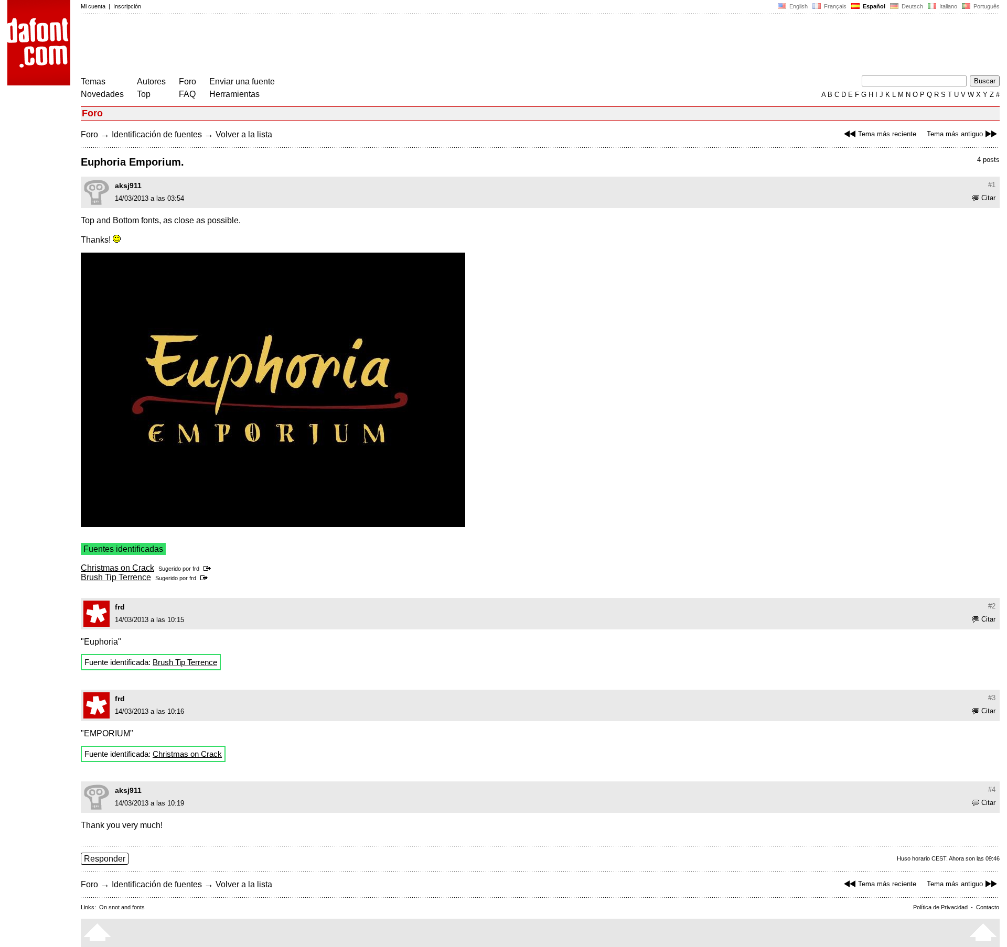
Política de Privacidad (940, 907)
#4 (991, 789)
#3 (991, 698)
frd (195, 568)
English (797, 6)
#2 (991, 606)
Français (834, 6)
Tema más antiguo (955, 134)
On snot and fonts (122, 907)
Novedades (102, 94)
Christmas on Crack (117, 567)
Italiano (947, 6)
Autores (151, 81)
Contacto (987, 907)
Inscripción (127, 6)
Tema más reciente (887, 134)
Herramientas (234, 94)
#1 (991, 185)
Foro (187, 81)
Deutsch (911, 6)
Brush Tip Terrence (116, 577)
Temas (93, 81)
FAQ (187, 94)
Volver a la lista (244, 134)
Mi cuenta (93, 6)
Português (985, 6)
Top (144, 94)
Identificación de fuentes (157, 134)
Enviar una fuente (242, 81)
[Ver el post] (209, 568)
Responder (104, 858)
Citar (988, 198)
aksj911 (128, 185)
